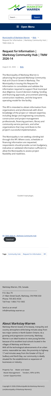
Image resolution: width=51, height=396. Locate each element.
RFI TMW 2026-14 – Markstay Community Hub (19, 236)
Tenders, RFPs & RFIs (31, 373)
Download (10, 239)
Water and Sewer (22, 370)
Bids (22, 67)
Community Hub (14, 254)
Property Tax (7, 370)
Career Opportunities (12, 375)
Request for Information (32, 254)
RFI (45, 254)
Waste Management (11, 373)
